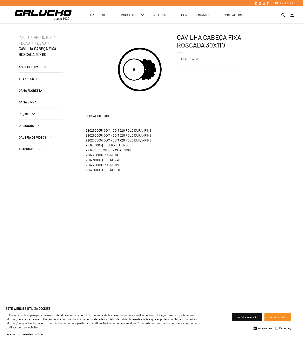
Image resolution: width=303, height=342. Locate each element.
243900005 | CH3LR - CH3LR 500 (108, 145)
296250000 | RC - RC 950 (103, 170)
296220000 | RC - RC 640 (103, 155)
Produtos (129, 15)
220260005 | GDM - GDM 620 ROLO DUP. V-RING (119, 135)
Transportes (29, 79)
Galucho (97, 15)
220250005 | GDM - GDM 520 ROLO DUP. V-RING (119, 130)
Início (24, 37)
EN (281, 3)
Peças (24, 43)
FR (291, 3)
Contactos (233, 15)
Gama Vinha (27, 102)
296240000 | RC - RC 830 (103, 165)
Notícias (160, 15)
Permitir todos (277, 317)
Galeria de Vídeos (33, 137)
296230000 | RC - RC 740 (103, 160)
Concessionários (195, 15)
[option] (103, 70)
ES (286, 3)
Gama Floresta (30, 90)
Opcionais (26, 126)
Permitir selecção (247, 317)
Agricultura (29, 67)
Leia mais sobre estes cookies (24, 334)
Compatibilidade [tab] (98, 116)
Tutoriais (26, 149)
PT (276, 3)
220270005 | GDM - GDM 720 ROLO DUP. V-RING (119, 140)
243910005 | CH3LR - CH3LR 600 (108, 150)
